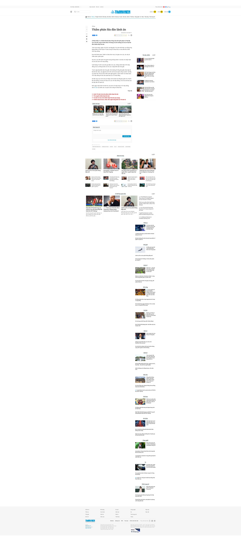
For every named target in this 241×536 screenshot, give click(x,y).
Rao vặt (147, 512)
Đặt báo (112, 520)
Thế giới (97, 16)
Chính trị (89, 16)
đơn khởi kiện (128, 146)
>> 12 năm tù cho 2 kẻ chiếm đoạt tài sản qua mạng (106, 97)
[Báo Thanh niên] (90, 521)
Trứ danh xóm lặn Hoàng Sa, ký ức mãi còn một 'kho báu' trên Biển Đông (150, 227)
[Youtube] (164, 7)
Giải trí (128, 16)
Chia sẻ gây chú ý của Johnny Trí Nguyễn (150, 334)
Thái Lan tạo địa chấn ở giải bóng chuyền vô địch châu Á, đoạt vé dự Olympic (151, 401)
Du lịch (120, 16)
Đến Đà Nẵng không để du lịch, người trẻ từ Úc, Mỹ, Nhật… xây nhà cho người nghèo (145, 364)
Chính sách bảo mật (134, 520)
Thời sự (93, 16)
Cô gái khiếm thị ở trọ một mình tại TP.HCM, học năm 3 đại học (145, 391)
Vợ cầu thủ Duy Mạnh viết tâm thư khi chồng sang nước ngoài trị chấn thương (144, 347)
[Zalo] (170, 7)
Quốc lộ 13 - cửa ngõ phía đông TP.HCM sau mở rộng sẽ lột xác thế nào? (150, 269)
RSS (122, 520)
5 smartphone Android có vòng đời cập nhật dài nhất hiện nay (145, 456)
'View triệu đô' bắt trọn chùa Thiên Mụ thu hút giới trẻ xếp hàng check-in (150, 357)
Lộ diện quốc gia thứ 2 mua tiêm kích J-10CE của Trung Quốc (150, 248)
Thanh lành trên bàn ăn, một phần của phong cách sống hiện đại (145, 500)
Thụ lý (115, 146)
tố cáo (96, 87)
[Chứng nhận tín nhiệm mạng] (135, 531)
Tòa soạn (126, 520)
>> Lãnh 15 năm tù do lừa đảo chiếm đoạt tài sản (105, 94)
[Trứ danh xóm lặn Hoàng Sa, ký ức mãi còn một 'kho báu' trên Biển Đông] (140, 228)
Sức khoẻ (102, 512)
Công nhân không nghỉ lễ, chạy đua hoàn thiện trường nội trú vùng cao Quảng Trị (150, 380)
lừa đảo (111, 146)
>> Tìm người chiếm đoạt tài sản (101, 96)
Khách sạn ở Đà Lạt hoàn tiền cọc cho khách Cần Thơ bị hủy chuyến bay (151, 314)
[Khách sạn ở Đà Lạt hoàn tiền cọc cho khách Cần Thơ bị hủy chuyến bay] (140, 315)
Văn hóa (124, 16)
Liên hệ (101, 6)
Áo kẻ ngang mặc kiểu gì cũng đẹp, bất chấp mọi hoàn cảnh (144, 495)
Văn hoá (117, 512)
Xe (140, 16)
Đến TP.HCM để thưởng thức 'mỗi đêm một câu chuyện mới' (145, 325)
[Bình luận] (86, 36)
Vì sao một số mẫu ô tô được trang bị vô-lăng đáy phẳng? (144, 473)
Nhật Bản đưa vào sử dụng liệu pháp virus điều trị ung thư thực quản (150, 422)
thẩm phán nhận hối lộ (96, 146)
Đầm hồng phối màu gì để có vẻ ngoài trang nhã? (150, 488)
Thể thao (132, 16)
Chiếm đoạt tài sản (105, 146)
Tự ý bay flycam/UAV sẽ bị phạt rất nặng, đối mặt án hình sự (144, 281)
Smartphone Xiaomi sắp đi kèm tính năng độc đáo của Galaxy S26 (145, 452)
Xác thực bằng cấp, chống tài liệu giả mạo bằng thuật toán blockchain (145, 386)
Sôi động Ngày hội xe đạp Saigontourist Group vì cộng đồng (145, 300)
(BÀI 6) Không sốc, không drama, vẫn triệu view (144, 369)
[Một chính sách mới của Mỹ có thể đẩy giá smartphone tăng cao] (140, 445)
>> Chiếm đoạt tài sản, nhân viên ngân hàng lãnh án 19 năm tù (109, 99)
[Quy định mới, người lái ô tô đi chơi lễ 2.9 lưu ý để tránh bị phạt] (140, 467)
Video (142, 16)
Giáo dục (117, 16)
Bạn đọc (147, 509)
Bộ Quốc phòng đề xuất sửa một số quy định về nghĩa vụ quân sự (145, 239)
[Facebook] (166, 7)
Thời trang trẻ (152, 16)
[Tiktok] (168, 7)
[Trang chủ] (86, 16)
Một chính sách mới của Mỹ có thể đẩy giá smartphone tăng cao (150, 444)
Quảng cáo (117, 520)
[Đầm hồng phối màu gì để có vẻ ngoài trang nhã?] (140, 489)
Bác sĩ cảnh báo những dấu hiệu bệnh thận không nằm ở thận (144, 430)
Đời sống (104, 16)
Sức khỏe (109, 16)
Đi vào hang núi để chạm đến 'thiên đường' (144, 321)
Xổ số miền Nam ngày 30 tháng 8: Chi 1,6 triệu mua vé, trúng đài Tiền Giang (145, 304)
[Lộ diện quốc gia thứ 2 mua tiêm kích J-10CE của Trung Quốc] (140, 250)
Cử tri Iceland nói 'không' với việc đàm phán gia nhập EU (144, 259)
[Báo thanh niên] (120, 11)
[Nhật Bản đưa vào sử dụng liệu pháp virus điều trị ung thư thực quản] (140, 423)
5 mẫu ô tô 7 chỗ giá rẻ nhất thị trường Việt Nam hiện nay (145, 478)
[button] (86, 27)
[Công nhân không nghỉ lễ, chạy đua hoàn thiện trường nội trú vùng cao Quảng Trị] (140, 380)
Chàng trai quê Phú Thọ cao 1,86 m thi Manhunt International (143, 342)
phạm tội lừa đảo (121, 146)
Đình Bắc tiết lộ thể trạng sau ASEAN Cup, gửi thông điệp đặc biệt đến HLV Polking (145, 412)
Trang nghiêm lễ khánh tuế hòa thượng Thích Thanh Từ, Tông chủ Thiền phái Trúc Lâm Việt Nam (150, 293)
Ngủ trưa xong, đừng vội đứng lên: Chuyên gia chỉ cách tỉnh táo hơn (145, 434)
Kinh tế (100, 16)
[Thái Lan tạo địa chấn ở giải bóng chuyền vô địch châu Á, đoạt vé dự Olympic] (140, 401)
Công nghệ (137, 16)
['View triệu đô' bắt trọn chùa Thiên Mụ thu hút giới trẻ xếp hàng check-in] (140, 358)
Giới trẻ (113, 16)
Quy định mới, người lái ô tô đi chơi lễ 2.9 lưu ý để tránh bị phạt (150, 466)
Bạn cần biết (92, 6)
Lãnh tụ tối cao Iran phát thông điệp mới (144, 255)
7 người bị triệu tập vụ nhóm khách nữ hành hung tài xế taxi (144, 234)
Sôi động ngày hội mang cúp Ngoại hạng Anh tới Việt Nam (145, 408)
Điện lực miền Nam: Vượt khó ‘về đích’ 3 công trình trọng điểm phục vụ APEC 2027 (145, 277)
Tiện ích (97, 6)
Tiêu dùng (146, 16)
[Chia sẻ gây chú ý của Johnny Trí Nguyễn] (140, 336)
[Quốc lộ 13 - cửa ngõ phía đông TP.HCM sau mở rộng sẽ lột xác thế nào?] (140, 270)
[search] (82, 12)
